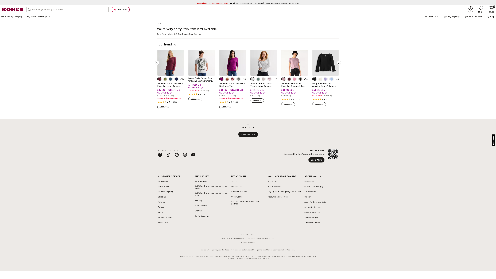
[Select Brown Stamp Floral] (233, 79)
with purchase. (212, 3)
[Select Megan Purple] (326, 79)
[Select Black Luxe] (314, 79)
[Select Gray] (252, 79)
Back (159, 23)
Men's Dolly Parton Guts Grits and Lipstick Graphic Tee (200, 79)
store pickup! (240, 3)
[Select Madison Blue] (171, 79)
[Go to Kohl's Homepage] (12, 9)
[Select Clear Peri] (331, 79)
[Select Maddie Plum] (289, 79)
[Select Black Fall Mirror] (238, 79)
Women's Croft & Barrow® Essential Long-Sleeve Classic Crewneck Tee (170, 84)
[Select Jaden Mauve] (295, 79)
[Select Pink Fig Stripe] (269, 79)
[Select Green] (258, 79)
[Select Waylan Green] (165, 79)
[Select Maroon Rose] (159, 79)
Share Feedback (248, 134)
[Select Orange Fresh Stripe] (227, 79)
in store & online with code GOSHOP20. (276, 3)
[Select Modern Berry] (221, 79)
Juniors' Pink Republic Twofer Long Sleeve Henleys (261, 84)
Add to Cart (164, 107)
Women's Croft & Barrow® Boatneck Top (232, 84)
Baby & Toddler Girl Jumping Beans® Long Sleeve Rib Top (323, 84)
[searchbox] (67, 9)
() (174, 102)
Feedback (494, 140)
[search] (29, 9)
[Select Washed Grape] (283, 79)
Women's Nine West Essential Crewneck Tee (293, 84)
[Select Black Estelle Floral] (300, 79)
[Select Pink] (264, 79)
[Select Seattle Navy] (176, 79)
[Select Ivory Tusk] (320, 79)
